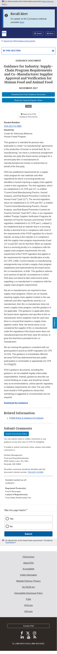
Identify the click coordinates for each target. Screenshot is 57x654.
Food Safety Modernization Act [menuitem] (18, 498)
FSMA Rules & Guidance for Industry (26, 418)
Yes (11, 518)
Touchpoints (9, 542)
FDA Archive (28, 557)
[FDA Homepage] (4, 33)
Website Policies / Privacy (28, 581)
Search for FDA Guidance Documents (19, 41)
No (11, 526)
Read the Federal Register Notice (28, 100)
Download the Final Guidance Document (28, 94)
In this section (11, 51)
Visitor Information (28, 575)
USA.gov (28, 611)
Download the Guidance (16, 403)
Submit (28, 533)
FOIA (28, 599)
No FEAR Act (28, 587)
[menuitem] (28, 482)
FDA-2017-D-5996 (12, 126)
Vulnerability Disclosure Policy (28, 593)
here (22, 22)
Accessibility (28, 569)
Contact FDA (28, 626)
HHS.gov (28, 605)
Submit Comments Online (16, 434)
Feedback (55, 323)
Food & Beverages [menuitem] (13, 491)
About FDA (28, 563)
